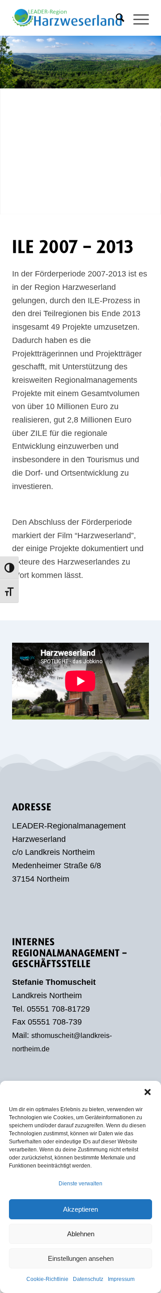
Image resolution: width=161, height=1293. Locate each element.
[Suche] (115, 18)
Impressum (121, 1279)
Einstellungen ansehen (81, 1258)
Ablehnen (80, 1234)
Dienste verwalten (80, 1183)
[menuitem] (115, 18)
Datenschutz (88, 1279)
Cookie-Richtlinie (47, 1279)
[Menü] (136, 18)
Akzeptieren (80, 1209)
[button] (147, 1092)
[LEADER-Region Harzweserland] (67, 18)
